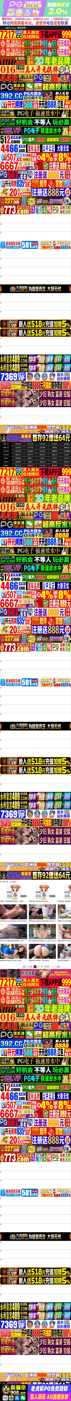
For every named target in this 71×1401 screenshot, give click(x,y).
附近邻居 (18, 451)
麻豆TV (30, 458)
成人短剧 (42, 465)
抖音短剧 (18, 458)
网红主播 (30, 444)
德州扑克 (42, 454)
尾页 (58, 966)
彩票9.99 (54, 454)
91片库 (54, 458)
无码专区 (6, 462)
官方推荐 (6, 454)
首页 (24, 966)
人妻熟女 (54, 447)
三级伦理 (18, 447)
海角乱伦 (42, 462)
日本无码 (42, 444)
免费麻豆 (54, 462)
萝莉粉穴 (66, 462)
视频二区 (6, 447)
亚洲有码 (54, 444)
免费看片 (18, 462)
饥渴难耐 (30, 451)
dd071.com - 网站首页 (16, 28)
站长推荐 (6, 451)
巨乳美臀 (42, 447)
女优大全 (66, 458)
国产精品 (18, 444)
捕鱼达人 (18, 454)
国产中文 (18, 465)
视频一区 (6, 444)
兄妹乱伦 (30, 465)
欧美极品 (66, 444)
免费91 (30, 462)
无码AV (6, 458)
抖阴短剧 (66, 465)
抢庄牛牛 (30, 454)
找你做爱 (42, 451)
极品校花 (54, 465)
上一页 (30, 966)
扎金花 (67, 454)
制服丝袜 (66, 447)
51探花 (42, 458)
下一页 (47, 966)
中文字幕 (30, 447)
